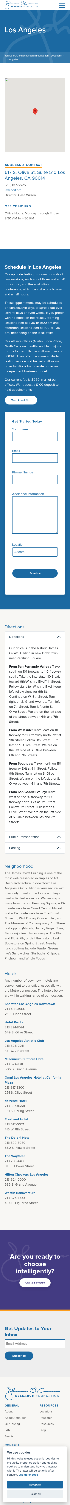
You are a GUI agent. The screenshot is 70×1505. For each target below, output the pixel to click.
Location (18, 544)
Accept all (35, 1484)
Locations (46, 1411)
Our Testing (12, 1424)
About (9, 1411)
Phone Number (23, 472)
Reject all (35, 1493)
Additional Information (28, 493)
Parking (14, 847)
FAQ (7, 1430)
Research (46, 1418)
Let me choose (28, 1474)
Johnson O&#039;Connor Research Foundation (23, 5)
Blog (43, 1430)
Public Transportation (24, 836)
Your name (20, 429)
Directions (16, 636)
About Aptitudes (15, 1418)
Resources (47, 1424)
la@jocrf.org (13, 190)
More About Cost (21, 400)
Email (16, 450)
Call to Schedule (35, 1283)
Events (9, 1436)
